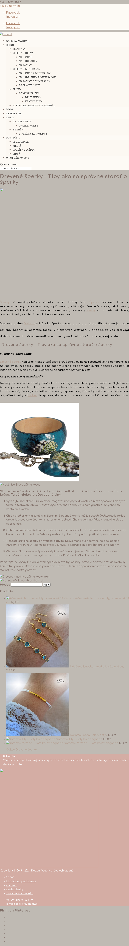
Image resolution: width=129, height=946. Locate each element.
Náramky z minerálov (34, 81)
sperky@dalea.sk (27, 904)
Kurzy (10, 117)
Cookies (11, 885)
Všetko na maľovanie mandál (34, 105)
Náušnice (25, 57)
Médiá (17, 145)
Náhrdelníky (28, 61)
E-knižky (19, 129)
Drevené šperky (10, 361)
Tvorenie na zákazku (19, 893)
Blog (9, 109)
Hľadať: (5, 584)
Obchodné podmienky (21, 881)
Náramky (25, 65)
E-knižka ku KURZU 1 (33, 133)
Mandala (19, 49)
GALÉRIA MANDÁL (17, 41)
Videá (16, 153)
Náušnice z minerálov (34, 73)
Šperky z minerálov (26, 69)
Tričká (17, 89)
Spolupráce (21, 141)
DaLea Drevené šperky (21, 749)
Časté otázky (14, 889)
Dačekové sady (29, 85)
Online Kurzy (22, 121)
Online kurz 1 (28, 125)
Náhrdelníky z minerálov (37, 77)
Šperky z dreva (23, 53)
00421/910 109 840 (22, 899)
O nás (10, 877)
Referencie (14, 113)
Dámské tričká (29, 93)
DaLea (29, 323)
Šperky (4, 302)
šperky (90, 310)
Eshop (10, 45)
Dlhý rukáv (33, 97)
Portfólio (13, 137)
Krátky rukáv (34, 101)
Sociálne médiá (24, 149)
